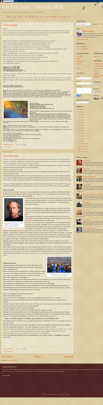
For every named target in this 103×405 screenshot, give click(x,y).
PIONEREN (97, 71)
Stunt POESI (53, 17)
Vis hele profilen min (82, 39)
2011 (80, 141)
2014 (80, 136)
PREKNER (96, 73)
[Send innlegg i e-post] (17, 144)
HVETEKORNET (98, 68)
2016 (80, 130)
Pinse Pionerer (97, 56)
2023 (80, 117)
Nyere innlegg (7, 357)
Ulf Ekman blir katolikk (89, 176)
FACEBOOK (80, 56)
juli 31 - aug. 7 (82, 146)
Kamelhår (32, 17)
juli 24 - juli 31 (82, 149)
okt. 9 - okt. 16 (82, 143)
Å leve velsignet (10, 24)
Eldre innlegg (69, 357)
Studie (42, 17)
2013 (80, 139)
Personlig (20, 17)
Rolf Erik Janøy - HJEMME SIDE (32, 7)
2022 (80, 120)
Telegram (79, 68)
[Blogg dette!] (21, 144)
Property (64, 17)
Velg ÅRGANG (97, 84)
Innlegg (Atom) (12, 360)
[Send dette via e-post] (20, 144)
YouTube (79, 63)
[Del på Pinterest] (25, 144)
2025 (80, 112)
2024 (80, 114)
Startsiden (37, 357)
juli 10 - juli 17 (82, 151)
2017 (80, 128)
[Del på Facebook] (24, 144)
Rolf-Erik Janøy (88, 31)
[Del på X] (22, 144)
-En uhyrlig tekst (10, 155)
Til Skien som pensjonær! (89, 228)
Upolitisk (9, 17)
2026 (80, 109)
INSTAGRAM (80, 61)
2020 (80, 125)
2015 (80, 133)
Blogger (68, 394)
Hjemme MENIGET (82, 46)
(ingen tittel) (86, 160)
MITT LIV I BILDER (82, 49)
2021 (80, 122)
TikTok (78, 59)
